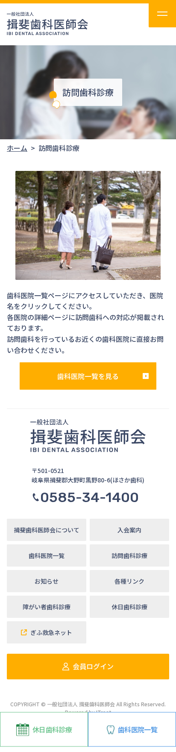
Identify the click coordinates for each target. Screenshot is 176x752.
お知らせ (47, 581)
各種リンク (129, 581)
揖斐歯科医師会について (46, 530)
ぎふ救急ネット (51, 632)
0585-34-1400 (89, 497)
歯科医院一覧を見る (88, 376)
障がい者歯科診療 (46, 606)
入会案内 (129, 530)
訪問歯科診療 (129, 555)
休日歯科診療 (52, 729)
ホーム (17, 148)
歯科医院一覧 (137, 729)
